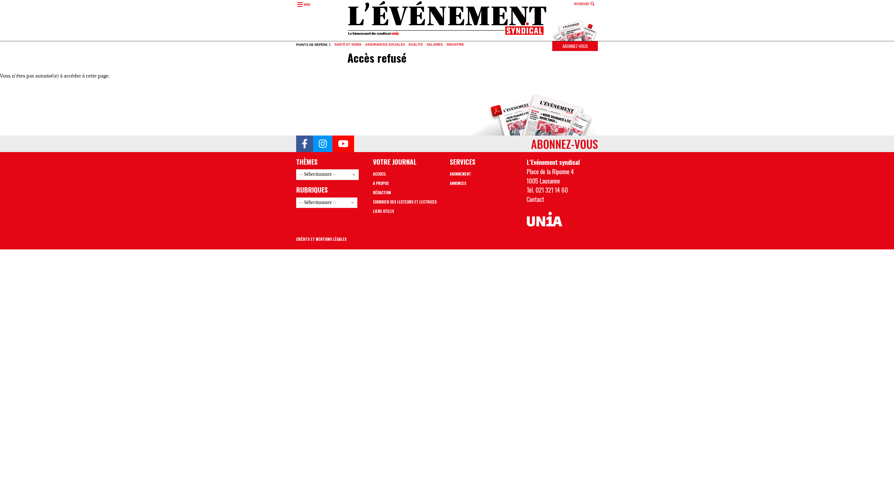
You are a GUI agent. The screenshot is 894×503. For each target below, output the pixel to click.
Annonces (458, 183)
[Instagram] (322, 144)
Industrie (455, 44)
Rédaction (382, 192)
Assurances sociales (385, 44)
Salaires (435, 44)
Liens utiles (383, 211)
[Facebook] (304, 144)
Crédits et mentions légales (321, 239)
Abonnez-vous (575, 46)
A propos (381, 183)
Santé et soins (347, 44)
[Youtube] (343, 144)
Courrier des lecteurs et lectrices (405, 202)
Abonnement (460, 174)
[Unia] (544, 219)
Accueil (379, 174)
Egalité (416, 44)
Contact (535, 199)
